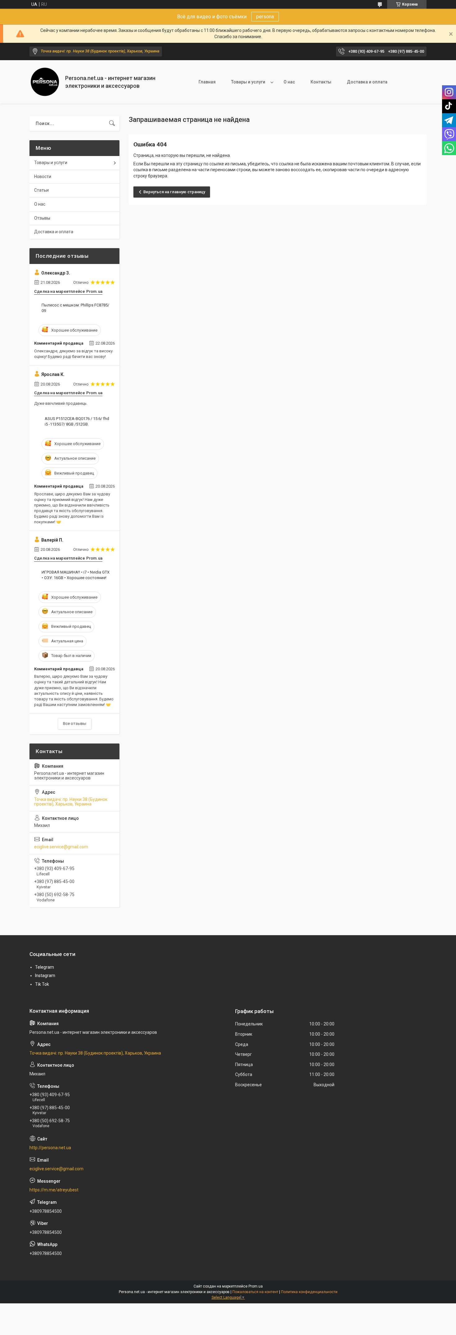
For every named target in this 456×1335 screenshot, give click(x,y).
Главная (207, 81)
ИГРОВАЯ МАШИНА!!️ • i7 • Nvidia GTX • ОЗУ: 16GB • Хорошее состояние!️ (76, 575)
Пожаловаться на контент (255, 1292)
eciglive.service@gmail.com (61, 846)
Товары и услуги (248, 81)
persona (265, 17)
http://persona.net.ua (50, 1147)
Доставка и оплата (367, 81)
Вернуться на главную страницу (174, 192)
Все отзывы (74, 723)
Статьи (41, 190)
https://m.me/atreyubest (53, 1189)
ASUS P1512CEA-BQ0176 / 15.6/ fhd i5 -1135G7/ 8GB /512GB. (77, 421)
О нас (289, 81)
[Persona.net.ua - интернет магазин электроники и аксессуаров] (44, 81)
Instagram (45, 975)
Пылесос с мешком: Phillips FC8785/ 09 (75, 308)
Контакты (321, 81)
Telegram (44, 967)
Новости (42, 176)
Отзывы (42, 218)
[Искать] (112, 123)
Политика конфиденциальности (309, 1292)
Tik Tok (42, 984)
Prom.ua (255, 1286)
